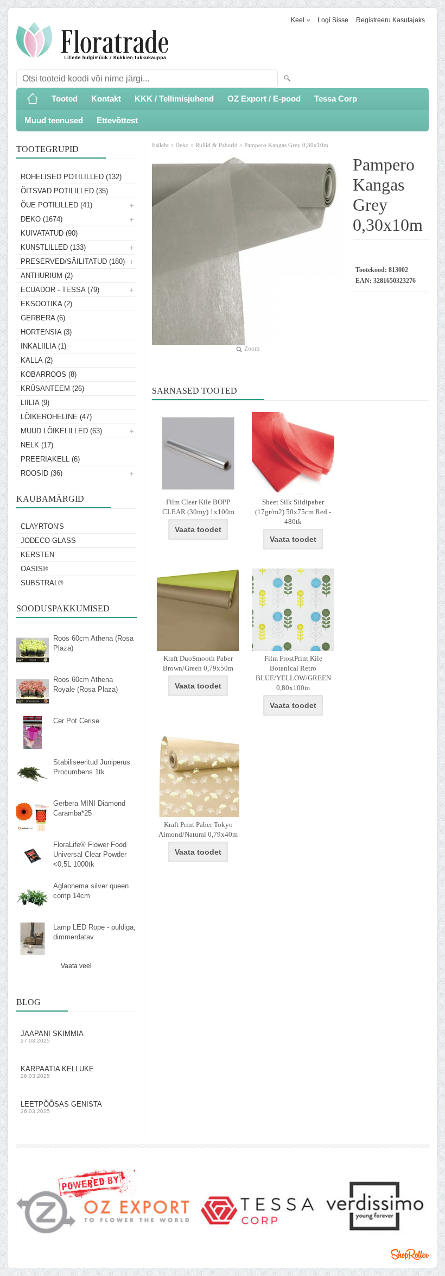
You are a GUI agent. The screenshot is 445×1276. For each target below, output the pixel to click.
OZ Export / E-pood (264, 98)
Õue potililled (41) (56, 205)
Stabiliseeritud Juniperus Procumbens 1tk (91, 767)
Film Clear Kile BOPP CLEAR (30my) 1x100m (198, 507)
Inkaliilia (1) (43, 346)
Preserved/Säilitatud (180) (73, 261)
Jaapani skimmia (52, 1036)
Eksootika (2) (46, 304)
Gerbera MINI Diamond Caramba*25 (89, 808)
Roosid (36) (41, 473)
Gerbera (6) (43, 318)
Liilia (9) (35, 403)
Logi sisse (332, 20)
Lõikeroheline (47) (56, 417)
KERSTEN (37, 555)
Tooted (65, 98)
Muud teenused (53, 120)
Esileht (161, 145)
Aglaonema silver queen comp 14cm (91, 891)
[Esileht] (32, 99)
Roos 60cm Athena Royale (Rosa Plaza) (85, 684)
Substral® (42, 583)
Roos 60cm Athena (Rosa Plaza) (93, 643)
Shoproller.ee (410, 1254)
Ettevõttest (117, 120)
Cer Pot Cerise (76, 721)
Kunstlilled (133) (53, 247)
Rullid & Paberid (216, 145)
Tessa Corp (335, 98)
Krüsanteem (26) (52, 388)
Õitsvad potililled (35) (64, 191)
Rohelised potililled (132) (71, 177)
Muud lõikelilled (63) (61, 431)
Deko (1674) (41, 219)
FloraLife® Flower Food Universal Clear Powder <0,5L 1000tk (89, 854)
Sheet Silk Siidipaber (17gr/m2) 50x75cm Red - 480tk (293, 512)
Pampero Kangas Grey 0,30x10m (286, 145)
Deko (182, 145)
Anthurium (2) (47, 275)
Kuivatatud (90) (49, 233)
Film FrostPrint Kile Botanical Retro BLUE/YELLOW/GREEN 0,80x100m (293, 673)
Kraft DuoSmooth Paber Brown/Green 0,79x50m (198, 663)
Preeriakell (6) (50, 459)
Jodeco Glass (48, 540)
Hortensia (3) (46, 332)
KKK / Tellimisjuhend (174, 98)
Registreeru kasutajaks (390, 20)
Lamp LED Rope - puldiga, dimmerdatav (94, 932)
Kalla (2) (37, 360)
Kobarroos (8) (49, 374)
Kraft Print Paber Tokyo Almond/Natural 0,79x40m (198, 829)
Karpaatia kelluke (57, 1072)
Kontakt (106, 98)
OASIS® (34, 569)
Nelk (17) (37, 445)
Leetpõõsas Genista (61, 1107)
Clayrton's (42, 526)
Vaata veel (76, 966)
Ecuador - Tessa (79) (60, 290)
